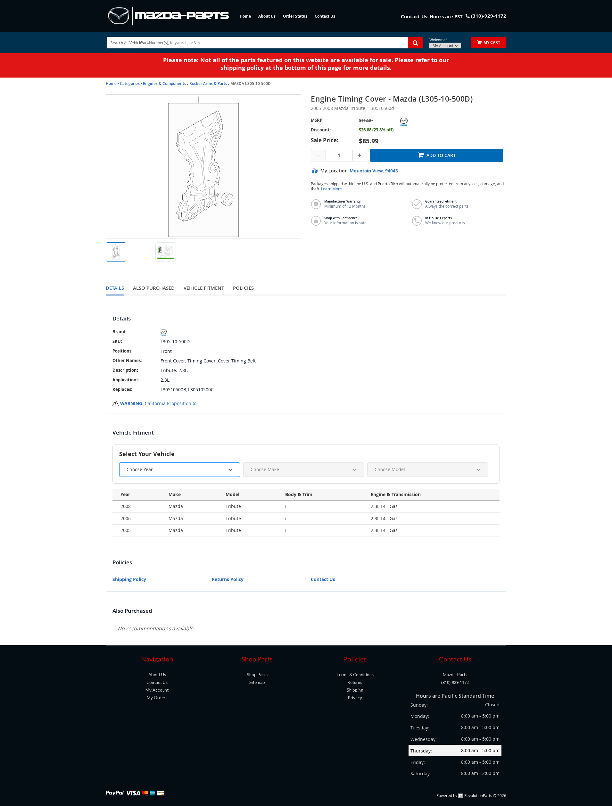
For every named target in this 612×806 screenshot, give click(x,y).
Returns (355, 682)
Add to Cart (441, 155)
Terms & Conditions (355, 674)
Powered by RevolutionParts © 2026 (471, 795)
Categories (130, 83)
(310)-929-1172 (455, 682)
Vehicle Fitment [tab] (204, 288)
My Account (443, 45)
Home (245, 16)
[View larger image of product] (116, 252)
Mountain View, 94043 (374, 170)
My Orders (157, 697)
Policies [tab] (243, 288)
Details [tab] (115, 288)
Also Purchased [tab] (154, 288)
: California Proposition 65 (159, 403)
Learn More (331, 189)
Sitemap (257, 682)
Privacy (355, 697)
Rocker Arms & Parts (208, 83)
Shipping (355, 690)
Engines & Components (164, 83)
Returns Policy (228, 579)
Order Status (295, 16)
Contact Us (325, 16)
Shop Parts (257, 674)
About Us (267, 16)
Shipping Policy (129, 579)
